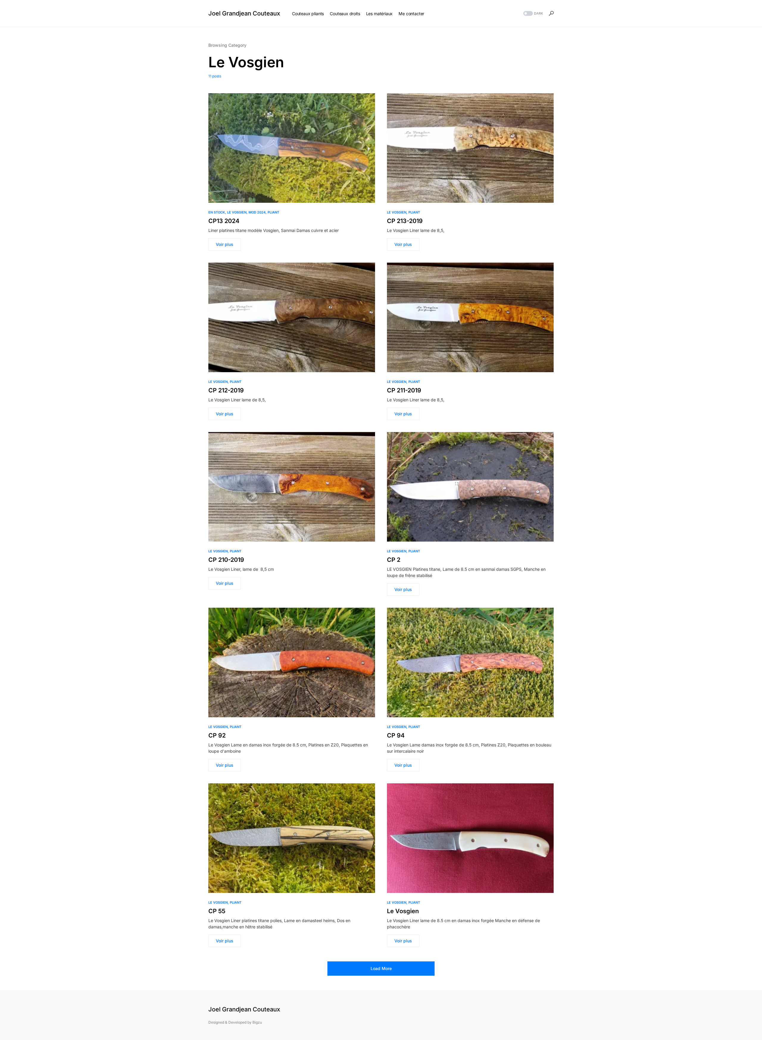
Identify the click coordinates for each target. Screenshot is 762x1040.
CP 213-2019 (405, 220)
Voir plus (224, 244)
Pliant (273, 212)
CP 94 (396, 735)
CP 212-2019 (226, 390)
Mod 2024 (257, 212)
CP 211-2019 (404, 390)
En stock (216, 212)
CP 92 (217, 735)
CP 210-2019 (226, 559)
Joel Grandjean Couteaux (244, 13)
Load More (381, 968)
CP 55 (216, 911)
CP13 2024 (223, 220)
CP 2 (393, 559)
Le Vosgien (236, 212)
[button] (532, 13)
